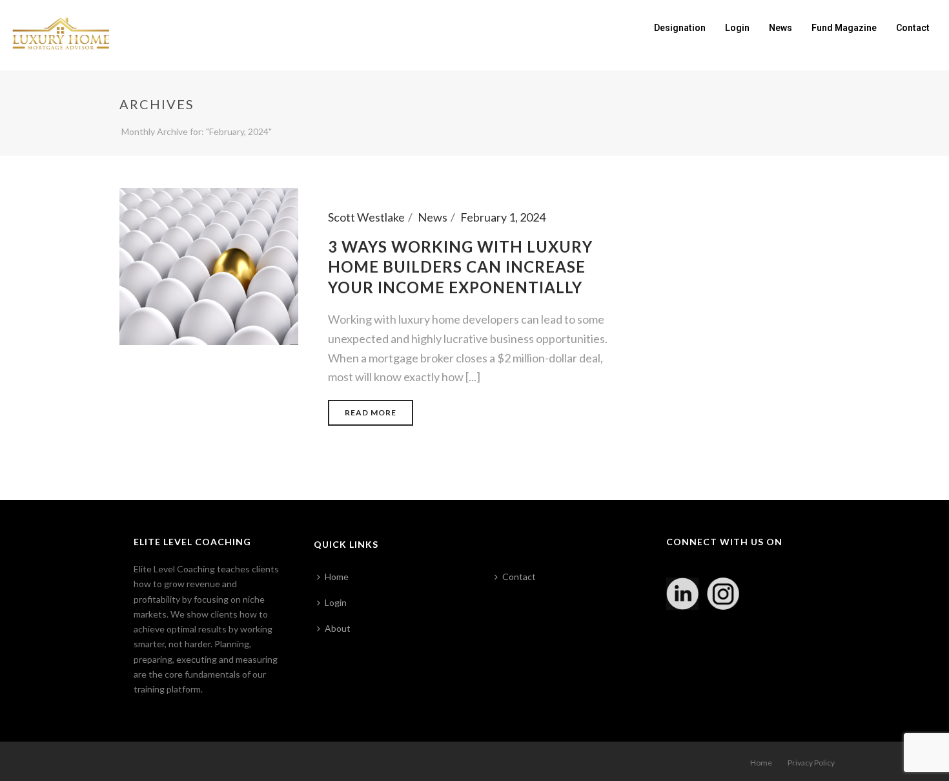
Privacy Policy (811, 762)
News (780, 28)
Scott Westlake (366, 217)
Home (337, 576)
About (338, 628)
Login (737, 28)
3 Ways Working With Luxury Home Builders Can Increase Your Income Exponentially (460, 266)
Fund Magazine (844, 28)
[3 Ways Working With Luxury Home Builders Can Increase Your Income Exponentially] (208, 265)
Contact (913, 28)
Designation (680, 28)
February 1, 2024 (503, 217)
